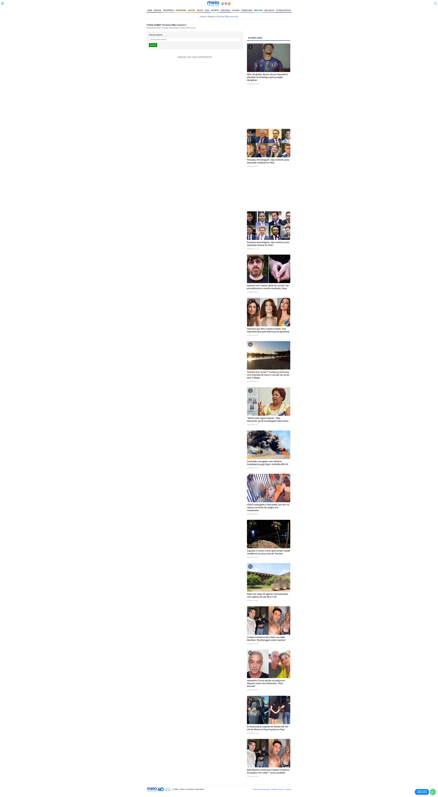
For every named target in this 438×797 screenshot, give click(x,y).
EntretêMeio (168, 10)
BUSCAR (153, 45)
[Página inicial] (213, 3)
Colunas (235, 10)
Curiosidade (181, 10)
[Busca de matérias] (435, 4)
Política (191, 10)
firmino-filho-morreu (227, 16)
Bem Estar (258, 10)
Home (149, 10)
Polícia (200, 10)
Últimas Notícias (283, 10)
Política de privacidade (261, 789)
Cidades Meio (246, 10)
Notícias (157, 10)
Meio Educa (269, 10)
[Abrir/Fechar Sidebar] (2, 3)
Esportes (215, 10)
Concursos (225, 10)
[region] (268, 108)
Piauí (207, 10)
